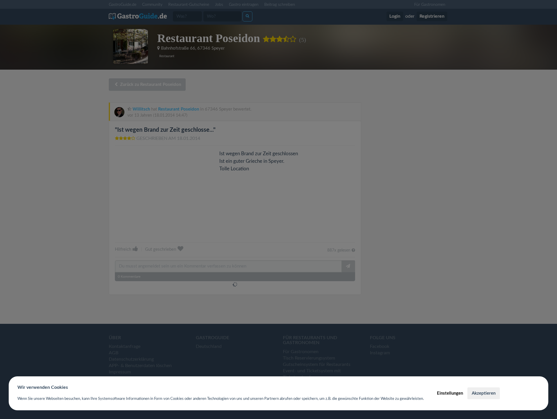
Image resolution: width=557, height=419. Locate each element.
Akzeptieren (483, 393)
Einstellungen (450, 393)
